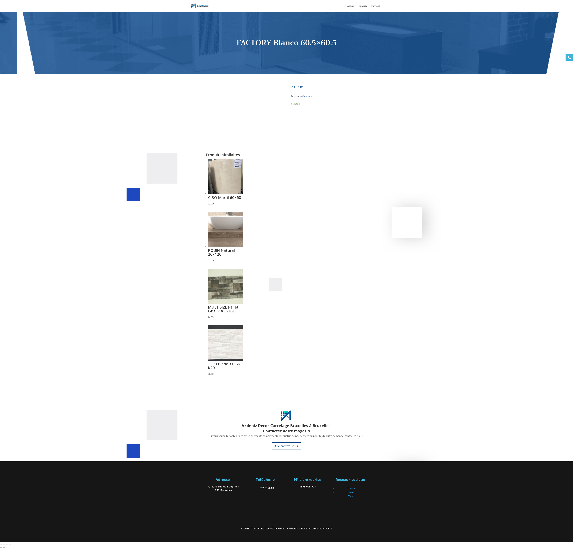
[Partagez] (7, 544)
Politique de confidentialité (316, 528)
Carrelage (307, 96)
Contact (375, 6)
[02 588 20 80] (569, 57)
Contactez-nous (286, 446)
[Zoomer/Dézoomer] (1, 544)
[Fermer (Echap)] (10, 544)
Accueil (351, 6)
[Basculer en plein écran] (4, 544)
